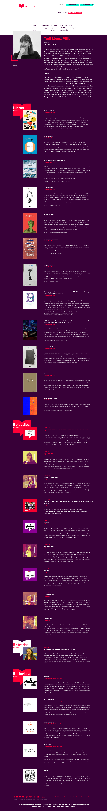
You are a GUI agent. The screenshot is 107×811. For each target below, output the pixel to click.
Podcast (66, 796)
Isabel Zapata (60, 178)
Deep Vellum (68, 128)
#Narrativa (25, 67)
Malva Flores (50, 313)
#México (20, 67)
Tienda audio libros (86, 4)
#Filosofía (15, 67)
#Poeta (30, 67)
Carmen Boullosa (47, 311)
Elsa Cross (50, 178)
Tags (87, 7)
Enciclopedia (46, 27)
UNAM (59, 154)
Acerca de (71, 7)
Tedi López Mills (46, 128)
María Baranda (55, 313)
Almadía (56, 154)
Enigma (38, 799)
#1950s (15, 65)
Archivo (92, 7)
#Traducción (35, 67)
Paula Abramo (67, 313)
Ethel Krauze (71, 311)
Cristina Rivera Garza (65, 311)
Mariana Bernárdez (61, 313)
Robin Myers (53, 128)
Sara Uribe (50, 314)
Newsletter (77, 7)
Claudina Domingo (53, 311)
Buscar (61, 4)
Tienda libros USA (72, 4)
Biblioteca (55, 28)
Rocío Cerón (46, 314)
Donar (64, 7)
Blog (72, 27)
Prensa (83, 7)
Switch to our (70, 12)
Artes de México (67, 410)
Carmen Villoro (58, 408)
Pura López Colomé (74, 313)
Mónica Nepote (73, 408)
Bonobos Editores (62, 232)
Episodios (37, 28)
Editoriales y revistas (64, 28)
